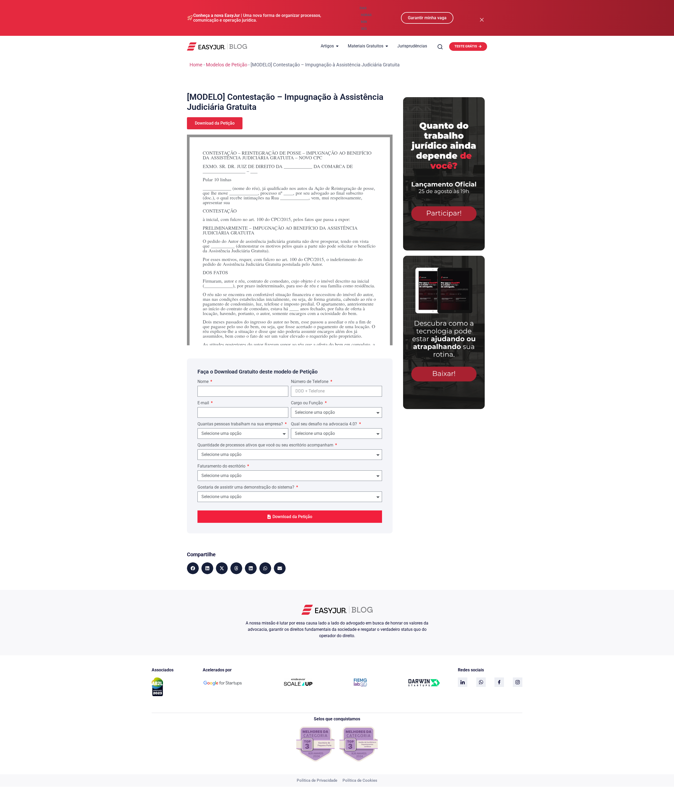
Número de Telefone (310, 382)
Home (196, 64)
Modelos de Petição (226, 64)
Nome (203, 382)
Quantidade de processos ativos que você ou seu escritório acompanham (265, 445)
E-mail (203, 403)
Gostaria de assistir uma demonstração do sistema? (246, 487)
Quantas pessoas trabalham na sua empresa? (240, 424)
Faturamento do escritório (221, 466)
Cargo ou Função (307, 403)
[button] (193, 568)
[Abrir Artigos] (337, 46)
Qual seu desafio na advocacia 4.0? (324, 424)
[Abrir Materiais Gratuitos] (387, 46)
